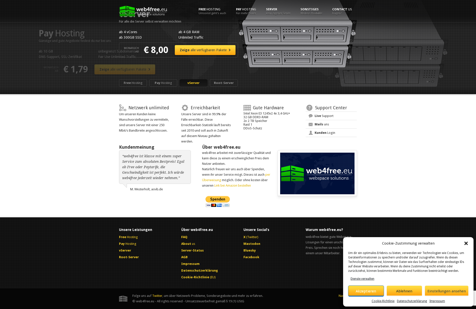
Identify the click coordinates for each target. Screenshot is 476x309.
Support (324, 116)
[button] (466, 243)
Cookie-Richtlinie (383, 301)
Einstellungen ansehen (446, 291)
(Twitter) (250, 237)
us (342, 11)
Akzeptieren (366, 291)
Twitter (157, 296)
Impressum (437, 301)
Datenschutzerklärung (412, 301)
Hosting (212, 11)
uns (322, 124)
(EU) (198, 277)
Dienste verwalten (362, 279)
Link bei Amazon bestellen (232, 185)
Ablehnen (404, 291)
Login (325, 133)
